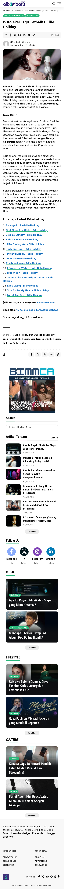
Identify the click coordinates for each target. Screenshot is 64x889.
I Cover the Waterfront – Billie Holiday (29, 268)
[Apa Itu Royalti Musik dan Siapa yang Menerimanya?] (13, 449)
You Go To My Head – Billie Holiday (28, 290)
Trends (14, 758)
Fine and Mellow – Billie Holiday (24, 253)
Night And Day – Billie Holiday (24, 295)
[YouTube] (47, 876)
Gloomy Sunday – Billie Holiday (24, 234)
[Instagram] (37, 556)
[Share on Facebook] (10, 35)
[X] (24, 556)
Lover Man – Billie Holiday (21, 258)
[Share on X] (15, 35)
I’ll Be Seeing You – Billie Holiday (25, 244)
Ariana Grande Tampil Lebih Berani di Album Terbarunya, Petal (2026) (38, 490)
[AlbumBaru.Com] (14, 3)
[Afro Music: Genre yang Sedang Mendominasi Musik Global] (13, 521)
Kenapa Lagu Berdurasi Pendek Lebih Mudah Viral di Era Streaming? (39, 505)
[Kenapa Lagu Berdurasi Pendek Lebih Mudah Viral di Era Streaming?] (13, 505)
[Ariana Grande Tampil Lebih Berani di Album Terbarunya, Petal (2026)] (13, 489)
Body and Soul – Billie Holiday (23, 249)
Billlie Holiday (21, 335)
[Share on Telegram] (29, 35)
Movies (13, 791)
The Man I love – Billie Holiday (23, 263)
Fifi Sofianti (15, 42)
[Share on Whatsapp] (19, 35)
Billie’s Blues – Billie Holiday (22, 239)
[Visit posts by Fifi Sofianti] (6, 44)
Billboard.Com (45, 302)
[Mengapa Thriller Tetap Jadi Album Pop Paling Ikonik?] (13, 461)
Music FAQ (15, 595)
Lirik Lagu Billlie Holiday (14, 343)
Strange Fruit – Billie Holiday (22, 225)
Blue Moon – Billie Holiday (22, 272)
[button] (54, 4)
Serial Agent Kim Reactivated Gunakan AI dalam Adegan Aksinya (28, 800)
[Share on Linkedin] (24, 35)
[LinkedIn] (50, 556)
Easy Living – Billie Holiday (22, 285)
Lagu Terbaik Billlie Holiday (16, 339)
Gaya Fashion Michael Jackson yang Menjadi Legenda (29, 720)
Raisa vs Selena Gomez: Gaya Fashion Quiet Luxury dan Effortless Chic (28, 685)
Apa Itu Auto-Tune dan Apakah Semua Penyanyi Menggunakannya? (39, 474)
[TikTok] (55, 876)
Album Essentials (18, 628)
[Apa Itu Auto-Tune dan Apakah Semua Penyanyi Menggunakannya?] (13, 474)
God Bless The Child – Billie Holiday (27, 230)
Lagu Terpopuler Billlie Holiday (45, 339)
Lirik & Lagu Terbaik (13, 16)
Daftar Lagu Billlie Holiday (41, 335)
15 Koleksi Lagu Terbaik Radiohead (37, 309)
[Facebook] (11, 556)
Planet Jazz (32, 16)
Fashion (14, 676)
